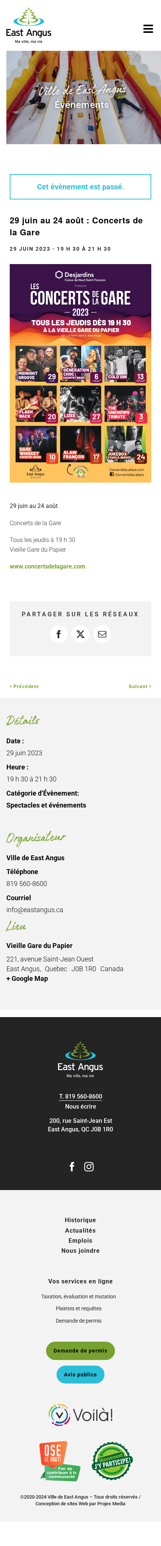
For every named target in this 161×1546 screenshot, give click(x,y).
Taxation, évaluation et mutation (78, 1296)
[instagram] (89, 1166)
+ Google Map (27, 978)
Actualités (80, 1230)
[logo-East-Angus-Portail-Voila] (80, 1406)
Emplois (80, 1240)
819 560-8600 (83, 1096)
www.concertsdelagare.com (47, 566)
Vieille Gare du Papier (39, 945)
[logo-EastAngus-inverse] (80, 1044)
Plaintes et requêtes (78, 1308)
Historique (80, 1220)
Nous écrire (80, 1106)
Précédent (26, 686)
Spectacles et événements (46, 805)
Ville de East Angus (35, 858)
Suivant (138, 686)
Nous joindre (80, 1250)
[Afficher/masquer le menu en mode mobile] (149, 28)
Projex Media (111, 1503)
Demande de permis (78, 1321)
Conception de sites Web (62, 1503)
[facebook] (72, 1166)
